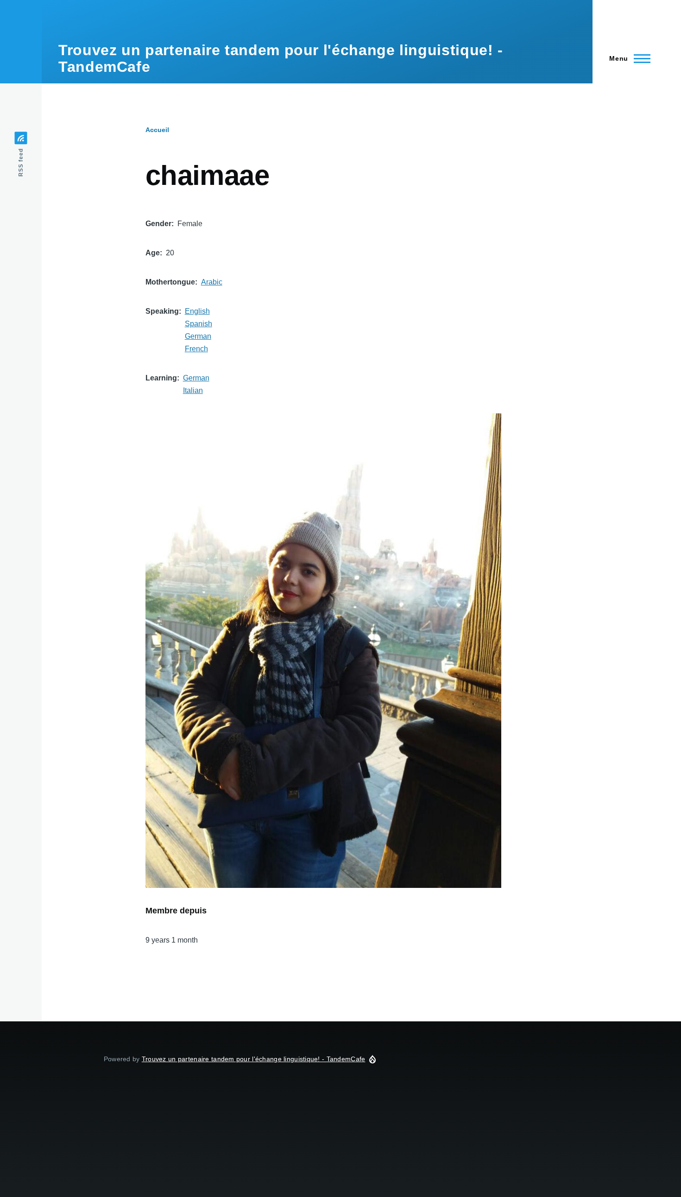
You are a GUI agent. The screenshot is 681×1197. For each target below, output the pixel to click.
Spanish (198, 324)
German (198, 336)
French (196, 349)
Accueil (157, 129)
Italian (193, 390)
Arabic (211, 282)
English (197, 311)
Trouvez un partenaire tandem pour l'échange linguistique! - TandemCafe (254, 1059)
